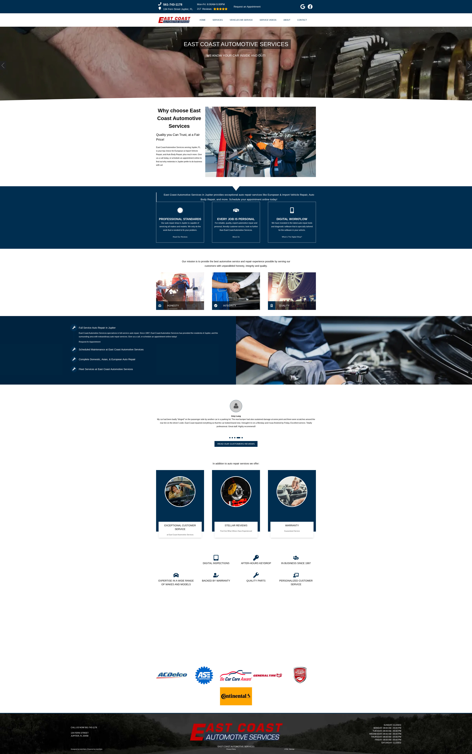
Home (203, 20)
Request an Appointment (247, 6)
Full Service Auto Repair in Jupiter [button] (97, 327)
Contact (302, 20)
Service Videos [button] (268, 20)
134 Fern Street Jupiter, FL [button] (178, 9)
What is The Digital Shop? (292, 237)
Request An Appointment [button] (89, 342)
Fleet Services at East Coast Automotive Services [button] (106, 369)
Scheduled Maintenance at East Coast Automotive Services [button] (111, 349)
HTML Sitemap (289, 749)
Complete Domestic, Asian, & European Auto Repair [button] (107, 359)
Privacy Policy (231, 749)
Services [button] (218, 20)
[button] (302, 6)
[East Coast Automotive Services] (174, 20)
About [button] (286, 20)
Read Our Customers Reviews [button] (236, 444)
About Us (236, 237)
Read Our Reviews (180, 237)
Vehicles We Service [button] (241, 20)
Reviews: (204, 9)
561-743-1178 (91, 727)
